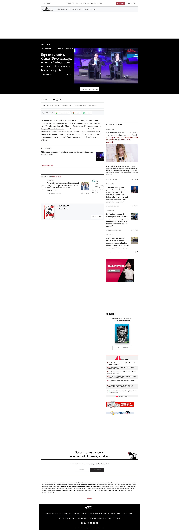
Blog (74, 3)
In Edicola (68, 3)
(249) (87, 193)
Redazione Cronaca (113, 230)
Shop (92, 3)
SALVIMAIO (63, 205)
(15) (98, 192)
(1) (72, 74)
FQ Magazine (86, 3)
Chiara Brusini (111, 179)
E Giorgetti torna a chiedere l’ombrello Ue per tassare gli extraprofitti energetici (122, 139)
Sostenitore (96, 190)
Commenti (46, 99)
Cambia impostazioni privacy (83, 513)
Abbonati (120, 3)
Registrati (97, 470)
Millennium (79, 3)
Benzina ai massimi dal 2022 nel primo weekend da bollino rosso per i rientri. (122, 133)
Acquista (97, 216)
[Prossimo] (101, 187)
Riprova (89, 498)
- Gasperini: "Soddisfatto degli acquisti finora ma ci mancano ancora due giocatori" (121, 377)
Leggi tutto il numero (122, 348)
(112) (137, 206)
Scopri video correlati (89, 89)
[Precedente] (43, 187)
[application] (106, 65)
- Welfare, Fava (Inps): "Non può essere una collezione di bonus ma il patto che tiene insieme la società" (120, 386)
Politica (45, 44)
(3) (137, 179)
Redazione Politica (54, 193)
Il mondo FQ (97, 3)
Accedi (81, 470)
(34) (137, 230)
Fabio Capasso (46, 74)
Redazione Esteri (112, 206)
